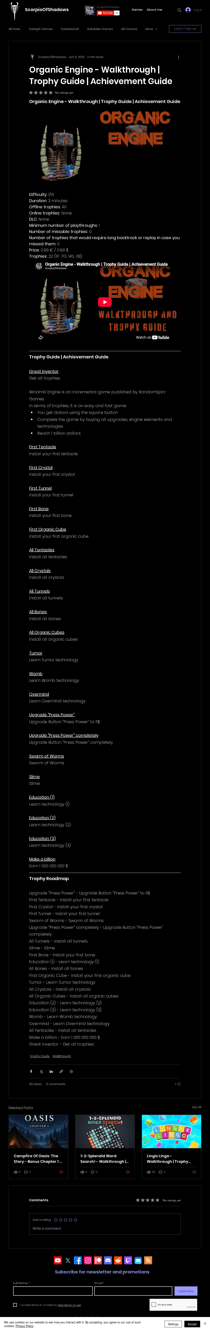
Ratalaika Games (100, 29)
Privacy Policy (24, 1326)
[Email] (138, 1260)
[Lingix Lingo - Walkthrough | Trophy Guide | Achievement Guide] (171, 1131)
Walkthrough (62, 1056)
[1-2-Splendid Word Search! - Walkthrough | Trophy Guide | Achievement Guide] (105, 1131)
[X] (68, 1260)
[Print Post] (71, 1071)
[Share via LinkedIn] (51, 1071)
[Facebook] (78, 1260)
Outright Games (41, 29)
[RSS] (148, 1260)
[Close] (205, 1324)
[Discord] (108, 1260)
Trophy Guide (40, 1056)
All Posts (15, 29)
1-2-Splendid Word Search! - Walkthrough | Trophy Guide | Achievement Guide (103, 1158)
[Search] (179, 10)
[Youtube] (58, 1260)
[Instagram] (88, 1260)
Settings (173, 1324)
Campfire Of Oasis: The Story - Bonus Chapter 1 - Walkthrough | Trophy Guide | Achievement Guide (38, 1158)
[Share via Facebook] (31, 1071)
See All (196, 1107)
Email (98, 1283)
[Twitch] (128, 1260)
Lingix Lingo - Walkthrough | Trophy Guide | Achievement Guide (167, 1158)
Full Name (20, 1283)
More (149, 29)
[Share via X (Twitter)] (41, 1071)
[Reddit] (118, 1260)
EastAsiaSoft (70, 29)
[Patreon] (98, 1260)
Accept (192, 1324)
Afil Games (129, 29)
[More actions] (178, 56)
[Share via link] (61, 1071)
